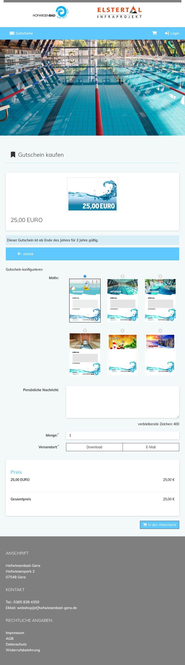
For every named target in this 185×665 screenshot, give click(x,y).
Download (94, 447)
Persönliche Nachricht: (41, 390)
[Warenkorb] (155, 33)
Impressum (15, 632)
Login (174, 33)
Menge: (52, 435)
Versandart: (49, 446)
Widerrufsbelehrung (23, 650)
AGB (9, 638)
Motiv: (54, 278)
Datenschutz (16, 644)
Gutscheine (24, 33)
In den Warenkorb (161, 525)
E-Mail (151, 447)
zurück (27, 254)
